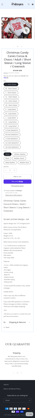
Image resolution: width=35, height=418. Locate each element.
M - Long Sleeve (11, 113)
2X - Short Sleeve (11, 101)
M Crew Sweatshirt (12, 134)
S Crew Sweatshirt (12, 130)
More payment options (17, 186)
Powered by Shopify (16, 414)
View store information (13, 195)
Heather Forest (19, 158)
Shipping (6, 72)
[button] (2, 4)
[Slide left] (14, 47)
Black (7, 158)
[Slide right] (21, 47)
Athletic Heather (20, 154)
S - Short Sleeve (11, 84)
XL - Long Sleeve (11, 122)
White (8, 154)
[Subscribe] (29, 400)
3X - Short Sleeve (11, 105)
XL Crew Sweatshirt (12, 143)
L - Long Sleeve (11, 118)
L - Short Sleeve (11, 93)
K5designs (10, 414)
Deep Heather (10, 162)
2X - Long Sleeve (11, 126)
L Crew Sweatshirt (12, 139)
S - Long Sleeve (11, 109)
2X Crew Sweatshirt (12, 147)
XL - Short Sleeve (11, 97)
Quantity (6, 166)
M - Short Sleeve (11, 88)
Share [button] (7, 327)
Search (6, 385)
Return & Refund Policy (12, 389)
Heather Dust (24, 162)
